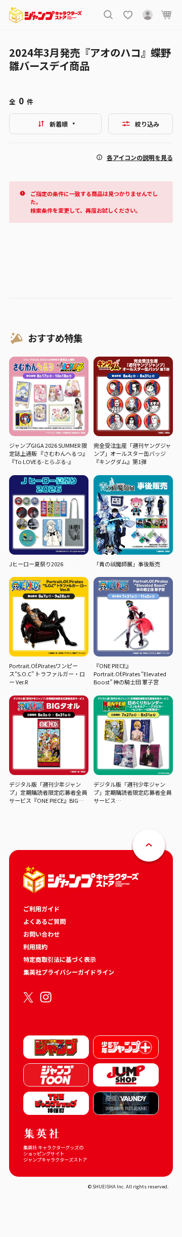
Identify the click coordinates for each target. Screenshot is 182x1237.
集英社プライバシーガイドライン (68, 972)
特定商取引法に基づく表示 (59, 959)
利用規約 (35, 946)
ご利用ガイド (41, 908)
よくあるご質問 (44, 921)
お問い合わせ (41, 934)
